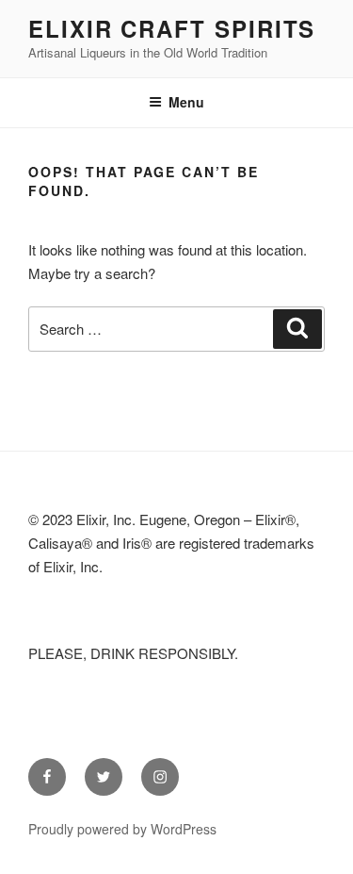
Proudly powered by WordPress (122, 828)
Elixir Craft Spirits (171, 28)
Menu (186, 101)
